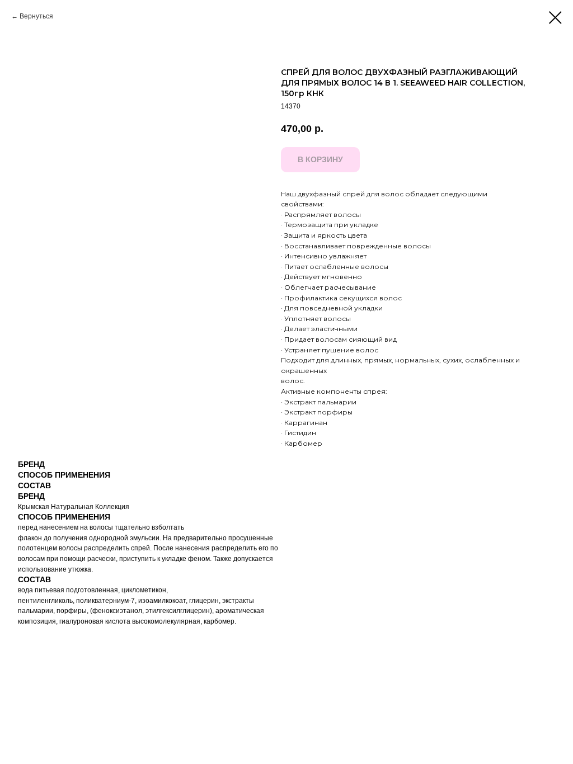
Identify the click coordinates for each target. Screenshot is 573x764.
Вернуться (36, 16)
